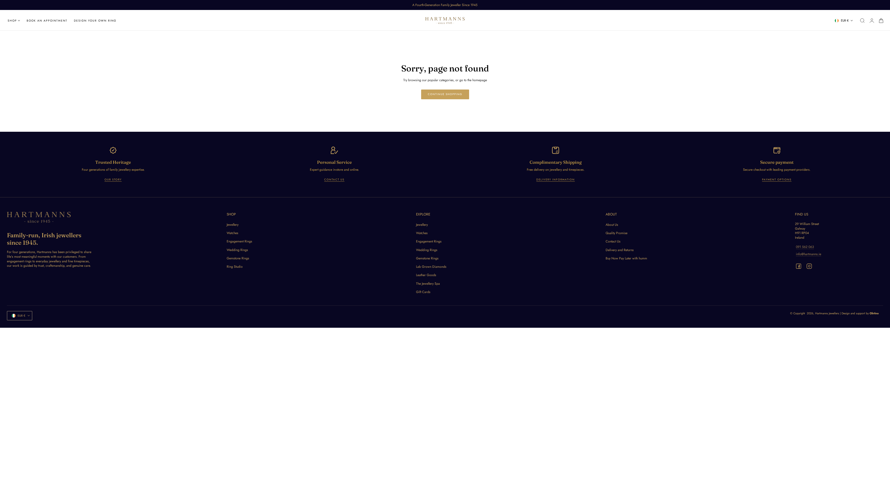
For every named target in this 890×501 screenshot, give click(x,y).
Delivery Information (555, 179)
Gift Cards (423, 291)
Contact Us (334, 179)
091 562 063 (805, 246)
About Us (612, 224)
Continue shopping (445, 94)
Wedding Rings (237, 249)
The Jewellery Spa (428, 283)
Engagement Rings (239, 241)
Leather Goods (426, 275)
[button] (862, 20)
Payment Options (776, 179)
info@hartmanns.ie (808, 254)
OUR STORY (113, 179)
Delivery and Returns (620, 249)
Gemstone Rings (238, 258)
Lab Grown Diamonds (431, 266)
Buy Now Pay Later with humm (626, 258)
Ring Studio (235, 266)
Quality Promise (616, 233)
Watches (232, 233)
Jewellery (232, 224)
